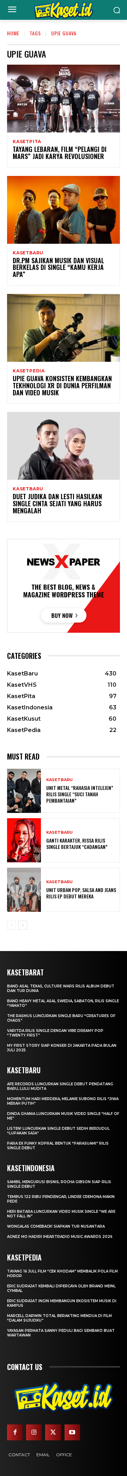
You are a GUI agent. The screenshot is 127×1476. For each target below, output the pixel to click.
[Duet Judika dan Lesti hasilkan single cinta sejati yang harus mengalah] (63, 446)
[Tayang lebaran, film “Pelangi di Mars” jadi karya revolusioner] (63, 98)
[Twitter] (53, 1432)
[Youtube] (72, 1432)
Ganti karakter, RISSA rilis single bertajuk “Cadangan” (77, 843)
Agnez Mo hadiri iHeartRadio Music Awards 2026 (60, 1236)
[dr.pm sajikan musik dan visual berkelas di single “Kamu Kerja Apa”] (63, 210)
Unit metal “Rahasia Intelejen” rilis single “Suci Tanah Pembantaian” (79, 794)
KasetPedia (29, 371)
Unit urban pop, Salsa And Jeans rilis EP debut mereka (81, 893)
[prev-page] (11, 925)
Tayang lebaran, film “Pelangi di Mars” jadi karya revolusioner (60, 152)
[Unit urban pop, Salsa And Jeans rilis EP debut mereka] (24, 890)
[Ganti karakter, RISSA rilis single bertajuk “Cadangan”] (24, 840)
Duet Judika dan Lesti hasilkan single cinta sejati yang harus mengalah (57, 503)
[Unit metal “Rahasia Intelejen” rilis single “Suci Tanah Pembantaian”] (24, 791)
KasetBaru (28, 253)
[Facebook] (15, 1432)
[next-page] (22, 925)
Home (13, 33)
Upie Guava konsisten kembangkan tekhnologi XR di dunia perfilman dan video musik (62, 385)
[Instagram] (34, 1432)
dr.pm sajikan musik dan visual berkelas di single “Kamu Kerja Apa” (58, 267)
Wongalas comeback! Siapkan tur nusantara (56, 1226)
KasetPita (27, 142)
